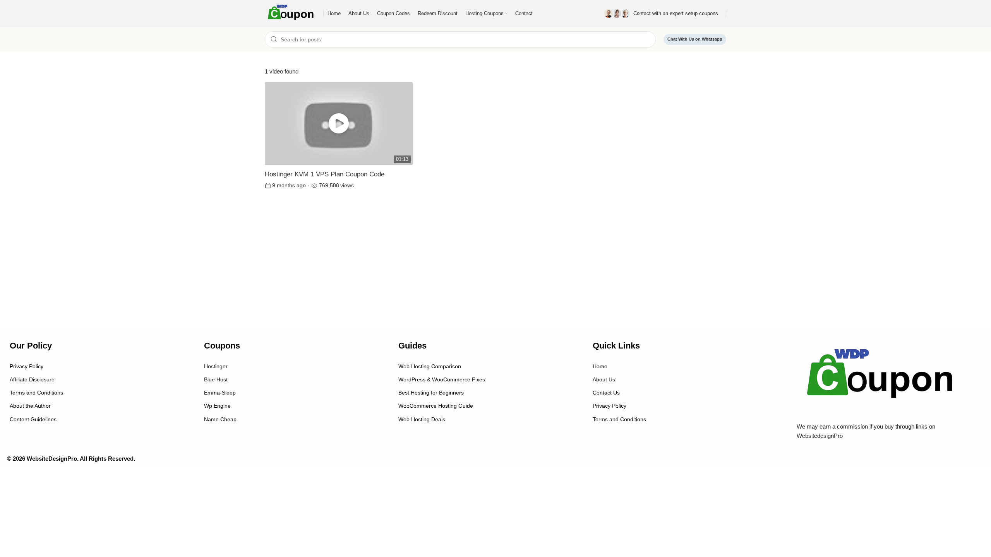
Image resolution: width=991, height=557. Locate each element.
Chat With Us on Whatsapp (694, 39)
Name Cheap (220, 419)
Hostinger (216, 366)
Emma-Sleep (220, 393)
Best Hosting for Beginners (431, 393)
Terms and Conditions (36, 393)
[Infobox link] (661, 13)
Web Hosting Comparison (429, 366)
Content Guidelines (33, 419)
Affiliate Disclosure (32, 379)
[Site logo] (292, 13)
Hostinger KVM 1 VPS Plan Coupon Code (324, 174)
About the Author (30, 406)
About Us (604, 379)
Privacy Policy (26, 366)
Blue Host (216, 379)
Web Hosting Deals (421, 419)
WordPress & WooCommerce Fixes (441, 379)
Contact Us (606, 393)
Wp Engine (217, 406)
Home (600, 366)
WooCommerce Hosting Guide (435, 406)
